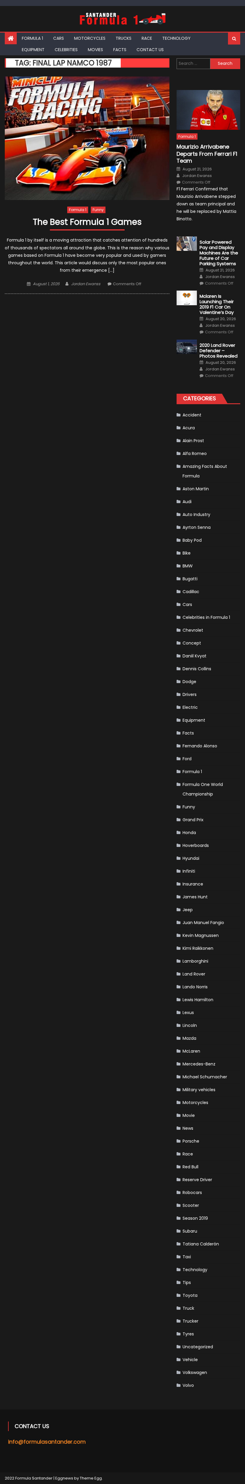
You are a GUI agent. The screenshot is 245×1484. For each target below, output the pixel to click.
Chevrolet (193, 630)
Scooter (191, 1205)
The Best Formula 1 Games (87, 222)
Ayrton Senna (197, 527)
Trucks (123, 38)
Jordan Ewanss (85, 284)
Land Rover (194, 974)
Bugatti (190, 579)
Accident (192, 415)
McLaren (191, 1051)
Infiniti (189, 871)
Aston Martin (196, 489)
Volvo (188, 1385)
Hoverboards (196, 845)
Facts (119, 50)
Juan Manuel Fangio (203, 923)
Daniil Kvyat (194, 656)
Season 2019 (195, 1218)
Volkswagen (195, 1372)
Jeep (188, 910)
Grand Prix (193, 820)
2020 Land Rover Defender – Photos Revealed (219, 351)
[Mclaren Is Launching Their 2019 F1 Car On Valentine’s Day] (187, 298)
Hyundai (191, 858)
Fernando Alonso (200, 746)
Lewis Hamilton (198, 1000)
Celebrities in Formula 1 (206, 617)
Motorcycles (89, 38)
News (188, 1128)
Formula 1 (32, 38)
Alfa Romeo (195, 454)
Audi (187, 502)
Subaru (190, 1231)
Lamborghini (195, 961)
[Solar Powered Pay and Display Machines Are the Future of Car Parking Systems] (187, 243)
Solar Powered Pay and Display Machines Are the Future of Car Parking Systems (219, 252)
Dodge (189, 682)
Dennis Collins (197, 669)
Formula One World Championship (203, 789)
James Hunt (195, 897)
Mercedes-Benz (199, 1064)
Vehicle (190, 1360)
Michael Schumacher (205, 1077)
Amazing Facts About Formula (205, 471)
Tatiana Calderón (201, 1244)
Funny (98, 209)
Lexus (188, 1013)
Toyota (190, 1295)
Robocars (192, 1193)
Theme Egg (91, 1478)
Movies (95, 50)
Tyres (188, 1334)
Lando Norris (195, 987)
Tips (187, 1282)
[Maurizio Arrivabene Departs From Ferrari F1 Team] (208, 110)
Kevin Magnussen (201, 935)
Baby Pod (192, 540)
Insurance (193, 884)
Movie (189, 1115)
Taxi (187, 1257)
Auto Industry (196, 514)
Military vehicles (199, 1090)
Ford (187, 759)
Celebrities (66, 50)
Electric (190, 707)
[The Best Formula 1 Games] (87, 138)
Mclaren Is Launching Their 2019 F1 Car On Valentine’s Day (217, 304)
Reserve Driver (197, 1180)
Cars (58, 38)
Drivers (190, 694)
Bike (187, 553)
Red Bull (190, 1167)
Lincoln (190, 1025)
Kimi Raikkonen (198, 948)
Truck (188, 1308)
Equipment (33, 50)
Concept (192, 643)
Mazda (189, 1038)
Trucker (190, 1321)
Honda (189, 833)
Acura (189, 428)
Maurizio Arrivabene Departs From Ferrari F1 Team (207, 153)
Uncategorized (198, 1347)
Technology (176, 38)
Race (147, 38)
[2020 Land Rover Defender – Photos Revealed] (187, 347)
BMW (188, 566)
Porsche (191, 1141)
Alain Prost (193, 441)
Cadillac (191, 592)
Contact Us (150, 50)
